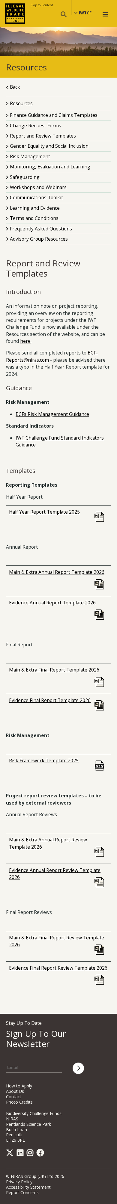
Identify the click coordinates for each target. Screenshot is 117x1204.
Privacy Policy (19, 1182)
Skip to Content (42, 5)
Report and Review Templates (43, 135)
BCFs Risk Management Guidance (52, 414)
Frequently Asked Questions (41, 228)
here (25, 341)
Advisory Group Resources (39, 239)
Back (14, 87)
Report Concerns (22, 1192)
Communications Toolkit (36, 197)
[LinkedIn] (21, 1154)
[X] (11, 1154)
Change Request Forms (35, 125)
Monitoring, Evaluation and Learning (50, 166)
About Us (15, 1091)
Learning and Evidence (35, 208)
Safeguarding (25, 177)
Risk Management (30, 156)
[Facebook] (41, 1154)
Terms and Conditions (34, 218)
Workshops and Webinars (38, 187)
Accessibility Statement (28, 1187)
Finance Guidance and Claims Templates (54, 115)
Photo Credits (19, 1102)
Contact (13, 1096)
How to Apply (19, 1086)
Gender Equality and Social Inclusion (49, 146)
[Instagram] (31, 1154)
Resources (21, 103)
